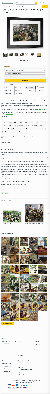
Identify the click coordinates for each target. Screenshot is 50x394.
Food (15, 125)
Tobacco (14, 131)
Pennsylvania (16, 128)
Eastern (42, 122)
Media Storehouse (29, 382)
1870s (3, 122)
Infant (41, 125)
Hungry (27, 125)
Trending (19, 6)
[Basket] (43, 2)
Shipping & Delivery (6, 363)
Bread (9, 122)
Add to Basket (25, 80)
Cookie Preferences (6, 371)
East (37, 122)
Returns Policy (5, 360)
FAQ (3, 355)
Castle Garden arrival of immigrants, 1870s (35, 223)
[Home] (7, 2)
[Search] (36, 2)
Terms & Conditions (6, 366)
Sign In (45, 6)
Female (9, 125)
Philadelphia (25, 128)
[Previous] (4, 33)
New (23, 6)
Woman (20, 131)
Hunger (21, 125)
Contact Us (20, 355)
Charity (15, 122)
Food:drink (6, 193)
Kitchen (3, 128)
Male (9, 128)
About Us (36, 339)
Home (2, 193)
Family (3, 125)
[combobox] (24, 3)
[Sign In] (46, 2)
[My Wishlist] (40, 2)
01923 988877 (22, 358)
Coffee (31, 122)
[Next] (46, 33)
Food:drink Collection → (7, 323)
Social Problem (5, 131)
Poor (32, 128)
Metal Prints (5, 368)
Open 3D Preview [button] (26, 60)
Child (21, 122)
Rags (43, 128)
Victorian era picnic (7, 223)
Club (26, 122)
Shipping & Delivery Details (39, 109)
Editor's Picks (12, 6)
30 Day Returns (9, 114)
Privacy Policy (5, 358)
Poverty (37, 128)
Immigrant (34, 125)
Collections (5, 6)
